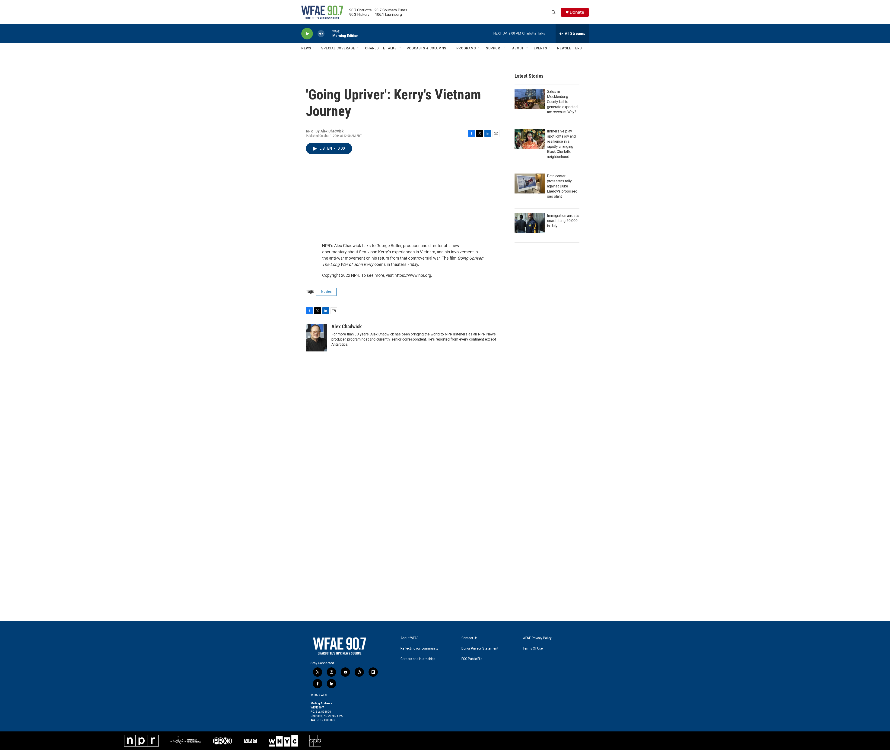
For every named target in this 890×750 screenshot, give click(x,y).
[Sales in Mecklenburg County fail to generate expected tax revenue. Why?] (530, 99)
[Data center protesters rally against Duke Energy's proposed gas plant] (530, 183)
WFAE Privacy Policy (537, 638)
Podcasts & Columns (426, 48)
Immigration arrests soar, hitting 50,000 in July (563, 220)
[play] (307, 33)
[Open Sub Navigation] (315, 48)
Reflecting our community (419, 648)
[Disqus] (445, 440)
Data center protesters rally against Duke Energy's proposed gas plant (562, 186)
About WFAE (409, 638)
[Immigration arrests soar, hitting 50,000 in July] (530, 223)
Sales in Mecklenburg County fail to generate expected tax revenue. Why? (562, 101)
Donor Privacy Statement (479, 648)
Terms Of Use (533, 648)
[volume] (321, 34)
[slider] (328, 33)
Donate (577, 12)
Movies (326, 291)
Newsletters (569, 48)
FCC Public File (471, 659)
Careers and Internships (417, 659)
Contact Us (469, 638)
